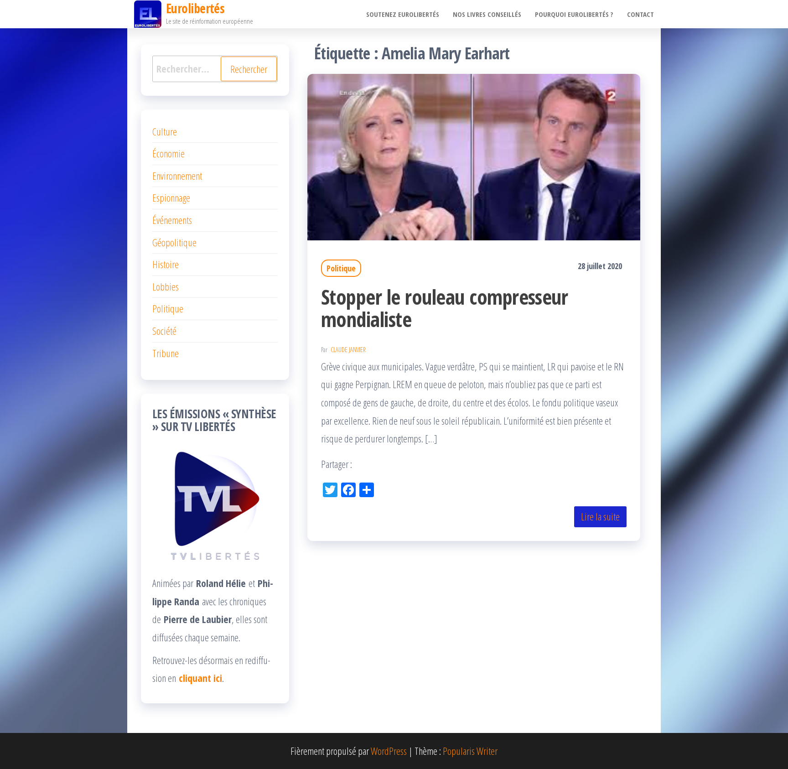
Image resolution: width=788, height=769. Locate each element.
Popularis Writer (470, 751)
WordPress (389, 751)
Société (164, 331)
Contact (640, 14)
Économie (168, 153)
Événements (172, 220)
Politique (341, 268)
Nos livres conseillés (487, 14)
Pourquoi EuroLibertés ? (574, 14)
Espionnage (171, 197)
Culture (164, 131)
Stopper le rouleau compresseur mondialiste (444, 308)
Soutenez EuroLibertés (402, 14)
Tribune (165, 353)
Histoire (165, 264)
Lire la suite (600, 516)
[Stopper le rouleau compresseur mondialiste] (473, 155)
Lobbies (165, 286)
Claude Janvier (348, 349)
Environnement (177, 175)
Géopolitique (174, 242)
